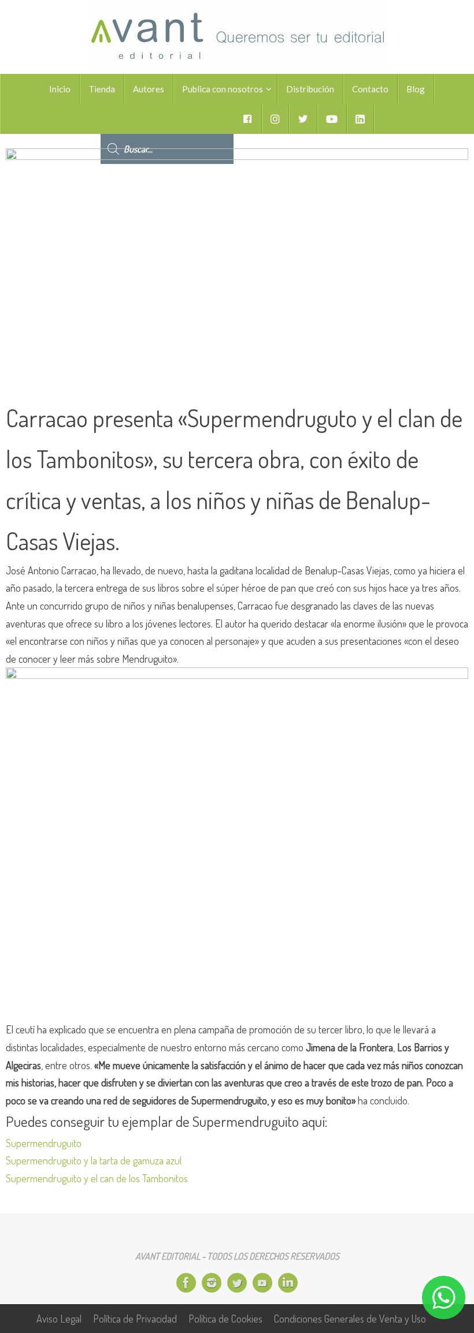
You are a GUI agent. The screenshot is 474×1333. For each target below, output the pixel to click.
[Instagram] (211, 1283)
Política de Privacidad (135, 1318)
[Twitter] (237, 1283)
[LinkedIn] (288, 1283)
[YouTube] (262, 1283)
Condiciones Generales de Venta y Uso (350, 1318)
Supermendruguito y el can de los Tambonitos (97, 1178)
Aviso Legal (59, 1318)
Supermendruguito (44, 1143)
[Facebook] (186, 1283)
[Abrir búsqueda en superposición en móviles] (167, 119)
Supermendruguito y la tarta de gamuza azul (94, 1160)
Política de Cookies (225, 1318)
